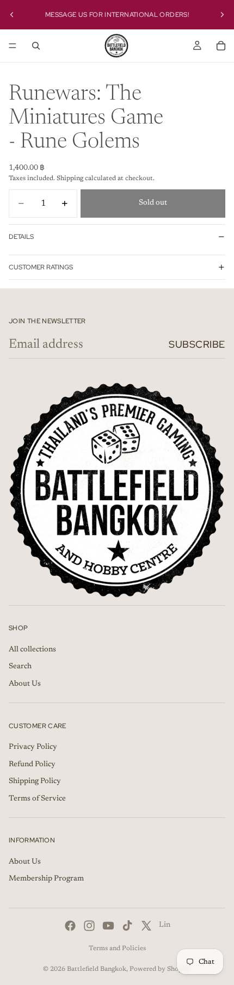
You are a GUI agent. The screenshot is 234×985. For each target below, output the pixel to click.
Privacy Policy (33, 747)
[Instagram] (89, 925)
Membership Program (46, 879)
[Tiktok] (127, 925)
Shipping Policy (35, 781)
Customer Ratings (41, 267)
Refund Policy (32, 764)
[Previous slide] (12, 15)
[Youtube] (108, 925)
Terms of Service (37, 799)
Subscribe (197, 344)
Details (21, 236)
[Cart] (221, 46)
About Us (25, 684)
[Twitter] (146, 925)
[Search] (36, 46)
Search (20, 666)
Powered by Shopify (160, 969)
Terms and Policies (117, 948)
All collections (32, 650)
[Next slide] (222, 15)
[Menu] (12, 45)
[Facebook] (70, 925)
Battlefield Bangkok (96, 969)
